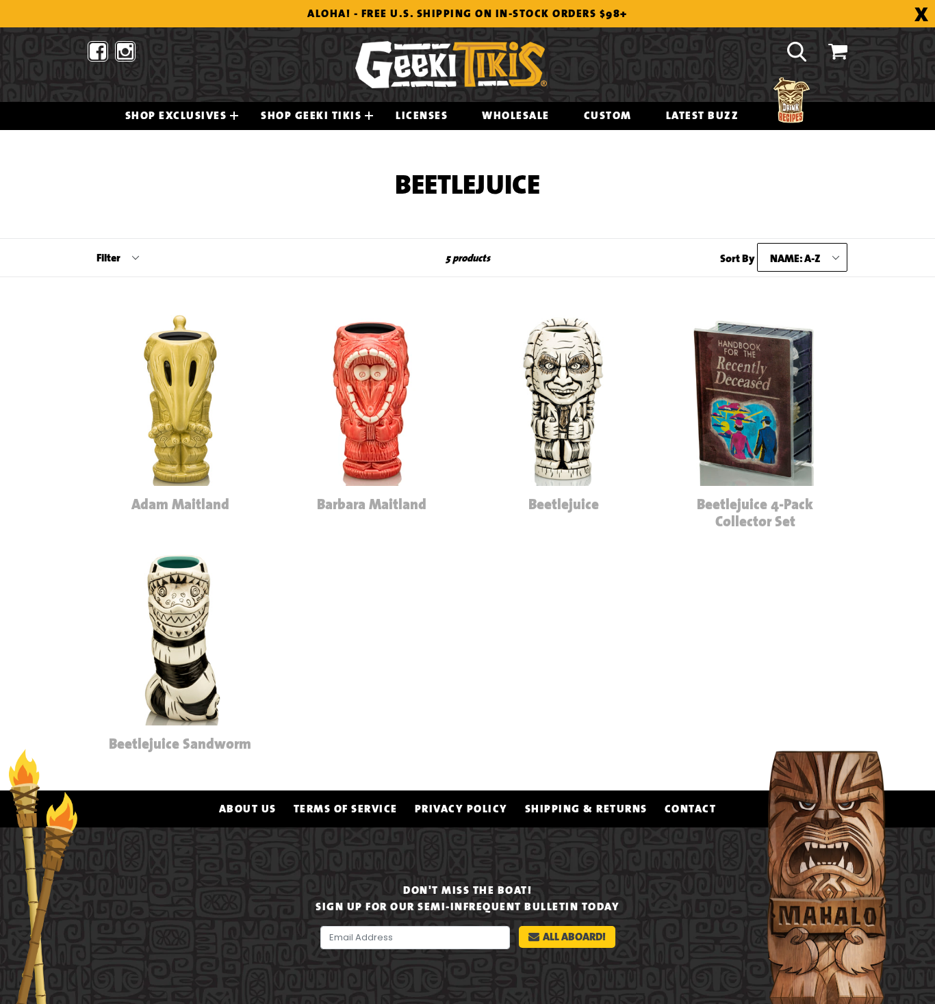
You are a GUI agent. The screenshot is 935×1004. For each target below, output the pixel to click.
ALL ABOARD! (574, 936)
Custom (608, 115)
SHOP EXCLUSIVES (176, 115)
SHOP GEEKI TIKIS (311, 115)
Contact (691, 809)
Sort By (737, 258)
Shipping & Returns (586, 809)
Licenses (422, 115)
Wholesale (516, 115)
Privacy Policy (461, 809)
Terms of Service (346, 809)
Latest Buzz (702, 115)
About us (248, 809)
